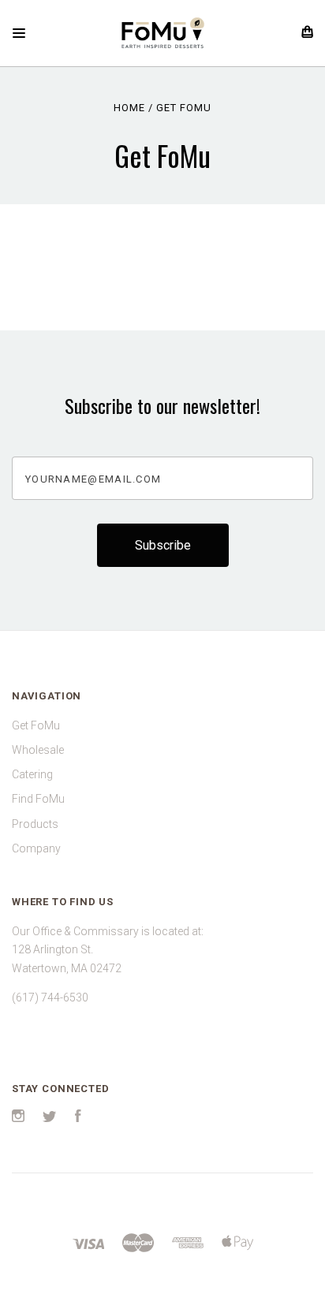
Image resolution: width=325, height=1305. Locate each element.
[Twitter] (50, 1118)
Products (35, 824)
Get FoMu (36, 725)
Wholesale (38, 750)
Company (36, 848)
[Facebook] (78, 1118)
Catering (32, 774)
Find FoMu (38, 798)
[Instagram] (18, 1118)
